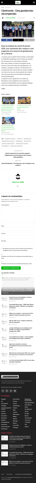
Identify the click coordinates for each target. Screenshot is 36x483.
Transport (27, 422)
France (15, 403)
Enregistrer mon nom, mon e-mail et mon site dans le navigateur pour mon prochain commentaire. (17, 249)
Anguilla (3, 399)
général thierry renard (8, 141)
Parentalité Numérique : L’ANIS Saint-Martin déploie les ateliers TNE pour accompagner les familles (21, 306)
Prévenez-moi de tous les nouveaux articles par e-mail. (16, 263)
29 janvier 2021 (21, 17)
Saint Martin (28, 405)
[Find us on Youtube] (14, 390)
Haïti (14, 410)
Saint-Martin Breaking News (14, 477)
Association (4, 403)
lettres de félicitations (8, 143)
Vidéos (27, 426)
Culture (3, 411)
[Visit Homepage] (18, 2)
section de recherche (16, 146)
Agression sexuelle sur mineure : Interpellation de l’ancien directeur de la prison (20, 345)
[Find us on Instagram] (10, 390)
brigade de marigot (10, 138)
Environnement (5, 426)
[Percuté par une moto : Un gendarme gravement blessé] (24, 100)
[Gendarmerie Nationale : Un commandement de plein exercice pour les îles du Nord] (8, 120)
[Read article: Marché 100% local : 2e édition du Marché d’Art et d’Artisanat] (4, 322)
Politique (15, 427)
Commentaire (5, 205)
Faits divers (16, 399)
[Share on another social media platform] (29, 40)
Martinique (16, 414)
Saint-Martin (5, 146)
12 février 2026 (13, 333)
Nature (15, 423)
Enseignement (5, 422)
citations (19, 138)
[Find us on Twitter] (6, 390)
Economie (4, 415)
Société (27, 413)
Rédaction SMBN (10, 17)
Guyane (15, 408)
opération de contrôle (22, 143)
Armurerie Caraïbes (6, 479)
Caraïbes (3, 405)
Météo (15, 416)
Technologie (28, 418)
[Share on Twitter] (18, 40)
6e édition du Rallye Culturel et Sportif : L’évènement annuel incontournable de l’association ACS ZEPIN (18, 290)
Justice (15, 412)
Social (26, 411)
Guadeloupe (19, 141)
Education (4, 418)
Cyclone (3, 413)
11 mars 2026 (13, 317)
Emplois (3, 420)
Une (26, 424)
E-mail (3, 233)
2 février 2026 (13, 356)
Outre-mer (16, 425)
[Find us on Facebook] (2, 390)
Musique (15, 421)
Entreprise (4, 424)
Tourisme (27, 420)
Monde (15, 418)
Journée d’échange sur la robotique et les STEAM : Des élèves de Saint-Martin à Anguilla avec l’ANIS (20, 329)
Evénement (8, 7)
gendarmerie (27, 138)
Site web (3, 241)
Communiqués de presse (6, 408)
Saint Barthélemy (29, 402)
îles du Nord (27, 141)
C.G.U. (2, 474)
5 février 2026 (13, 340)
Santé (26, 407)
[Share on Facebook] (6, 40)
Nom (3, 226)
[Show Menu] (2, 2)
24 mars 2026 (13, 301)
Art (2, 401)
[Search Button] (34, 2)
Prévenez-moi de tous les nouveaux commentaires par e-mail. (17, 257)
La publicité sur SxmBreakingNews (23, 474)
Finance (15, 401)
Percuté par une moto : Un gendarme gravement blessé (24, 107)
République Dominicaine (28, 399)
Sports (26, 415)
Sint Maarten (28, 409)
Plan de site (9, 474)
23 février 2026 (13, 324)
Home (2, 7)
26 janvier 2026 (13, 364)
